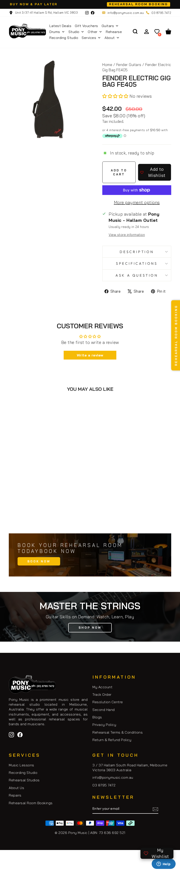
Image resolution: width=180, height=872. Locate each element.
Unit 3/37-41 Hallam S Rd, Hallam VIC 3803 (46, 12)
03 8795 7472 (161, 13)
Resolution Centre (107, 702)
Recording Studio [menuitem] (63, 37)
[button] (116, 96)
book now (38, 561)
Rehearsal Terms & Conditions (117, 732)
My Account (102, 687)
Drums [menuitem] (54, 31)
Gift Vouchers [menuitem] (86, 26)
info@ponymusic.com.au (126, 13)
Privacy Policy (104, 724)
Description (137, 252)
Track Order (102, 694)
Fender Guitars (128, 64)
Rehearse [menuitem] (114, 31)
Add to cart (48, 510)
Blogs (97, 717)
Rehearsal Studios (24, 780)
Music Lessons (21, 765)
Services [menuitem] (89, 37)
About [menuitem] (109, 37)
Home (107, 64)
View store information (127, 235)
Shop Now (90, 627)
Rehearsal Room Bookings (31, 803)
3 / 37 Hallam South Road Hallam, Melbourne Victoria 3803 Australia (129, 767)
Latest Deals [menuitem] (60, 26)
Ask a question (136, 275)
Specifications (137, 263)
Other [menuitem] (92, 31)
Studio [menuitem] (73, 31)
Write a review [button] (90, 355)
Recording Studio (23, 772)
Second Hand (103, 709)
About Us (16, 788)
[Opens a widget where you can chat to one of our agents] (163, 864)
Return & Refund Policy (111, 740)
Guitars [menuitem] (108, 26)
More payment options (137, 202)
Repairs (15, 795)
